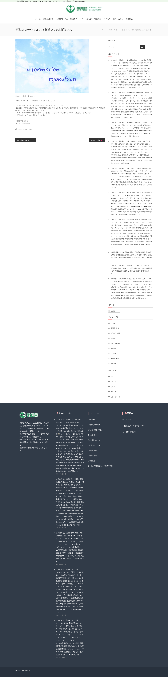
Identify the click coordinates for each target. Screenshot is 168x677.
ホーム (38, 19)
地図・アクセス (96, 445)
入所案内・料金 (62, 19)
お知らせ (20, 129)
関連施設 (129, 19)
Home (92, 419)
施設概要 (93, 435)
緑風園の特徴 (48, 19)
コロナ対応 (114, 392)
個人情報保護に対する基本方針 (101, 466)
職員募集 (97, 19)
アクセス (107, 19)
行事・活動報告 (86, 19)
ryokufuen (33, 96)
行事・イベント (114, 30)
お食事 (113, 387)
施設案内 (73, 19)
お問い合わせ (118, 19)
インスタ (113, 376)
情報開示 (93, 461)
